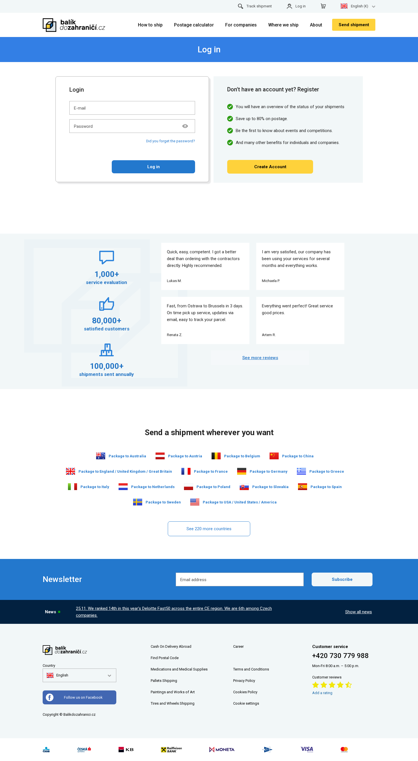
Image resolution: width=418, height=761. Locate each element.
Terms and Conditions (251, 669)
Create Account (270, 166)
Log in (300, 6)
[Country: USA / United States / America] (194, 502)
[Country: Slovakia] (244, 486)
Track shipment (259, 6)
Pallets (156, 680)
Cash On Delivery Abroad (171, 646)
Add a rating (322, 693)
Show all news (358, 611)
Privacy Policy (244, 680)
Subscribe (342, 579)
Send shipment (354, 24)
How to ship (150, 25)
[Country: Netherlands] (123, 486)
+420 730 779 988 (340, 656)
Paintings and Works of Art (173, 692)
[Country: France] (186, 471)
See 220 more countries (209, 528)
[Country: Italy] (72, 486)
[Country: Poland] (188, 486)
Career (238, 646)
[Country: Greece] (301, 471)
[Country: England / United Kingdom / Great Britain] (70, 471)
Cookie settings (246, 703)
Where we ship (283, 25)
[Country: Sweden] (137, 502)
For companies (241, 25)
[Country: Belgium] (216, 456)
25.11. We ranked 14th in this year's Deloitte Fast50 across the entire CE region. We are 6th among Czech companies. (174, 612)
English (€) (359, 6)
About (316, 25)
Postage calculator (194, 25)
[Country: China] (274, 456)
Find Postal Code (165, 658)
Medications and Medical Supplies (179, 669)
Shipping (169, 680)
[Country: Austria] (160, 456)
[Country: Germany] (241, 471)
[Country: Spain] (302, 486)
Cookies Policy (245, 692)
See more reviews (260, 357)
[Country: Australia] (100, 456)
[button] (57, 675)
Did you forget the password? (170, 141)
